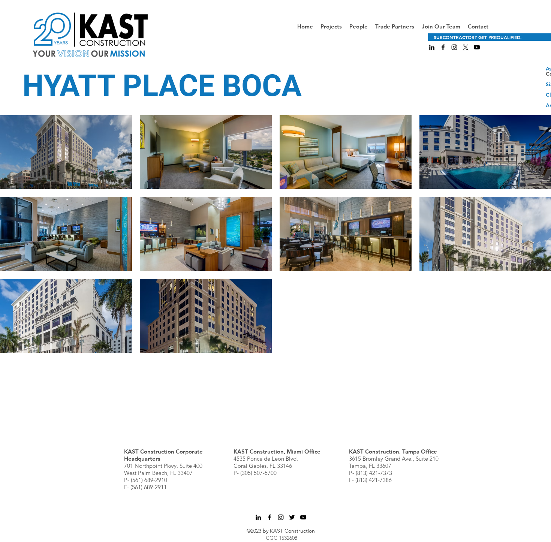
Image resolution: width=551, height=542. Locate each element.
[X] (465, 47)
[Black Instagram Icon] (454, 47)
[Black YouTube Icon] (477, 47)
